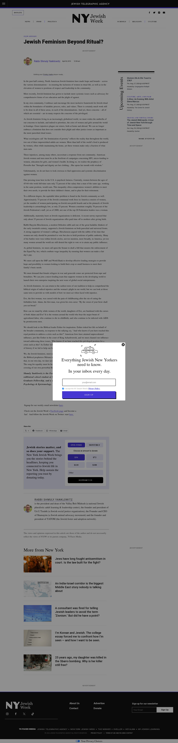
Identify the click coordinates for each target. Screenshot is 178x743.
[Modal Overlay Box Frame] (89, 371)
